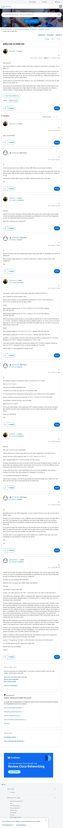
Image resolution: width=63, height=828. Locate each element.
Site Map (12, 815)
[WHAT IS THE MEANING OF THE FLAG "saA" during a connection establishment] (56, 117)
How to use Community (11, 679)
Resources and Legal (13, 797)
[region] (24, 823)
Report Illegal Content (15, 817)
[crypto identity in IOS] (53, 117)
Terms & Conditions (15, 805)
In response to (16, 200)
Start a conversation (31, 21)
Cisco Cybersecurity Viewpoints (14, 741)
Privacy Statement (7, 825)
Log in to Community (10, 686)
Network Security (44, 29)
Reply (57, 108)
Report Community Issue (16, 801)
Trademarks (13, 812)
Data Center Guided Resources (13, 708)
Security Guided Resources (12, 715)
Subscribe (50, 35)
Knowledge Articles (10, 737)
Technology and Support (21, 29)
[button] (5, 108)
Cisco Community (6, 29)
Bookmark (41, 35)
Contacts (12, 792)
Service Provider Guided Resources (14, 719)
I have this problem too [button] (12, 96)
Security (34, 29)
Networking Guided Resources (13, 711)
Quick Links (10, 789)
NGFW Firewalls (13, 100)
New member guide (10, 681)
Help (11, 803)
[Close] (46, 820)
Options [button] (58, 35)
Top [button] (4, 784)
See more (7, 723)
